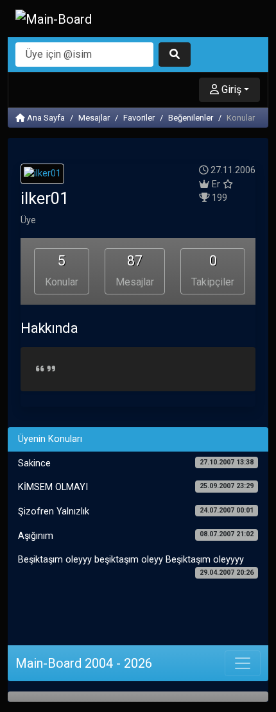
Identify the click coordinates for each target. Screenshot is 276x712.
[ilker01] (42, 176)
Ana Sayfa (45, 118)
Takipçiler (212, 270)
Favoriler (139, 118)
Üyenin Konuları (50, 439)
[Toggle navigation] (243, 663)
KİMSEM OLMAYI (136, 487)
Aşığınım (136, 535)
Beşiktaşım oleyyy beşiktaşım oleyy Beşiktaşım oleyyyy (136, 565)
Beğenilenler (190, 118)
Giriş (230, 89)
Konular (61, 270)
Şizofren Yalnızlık (136, 511)
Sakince (136, 463)
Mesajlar (94, 118)
